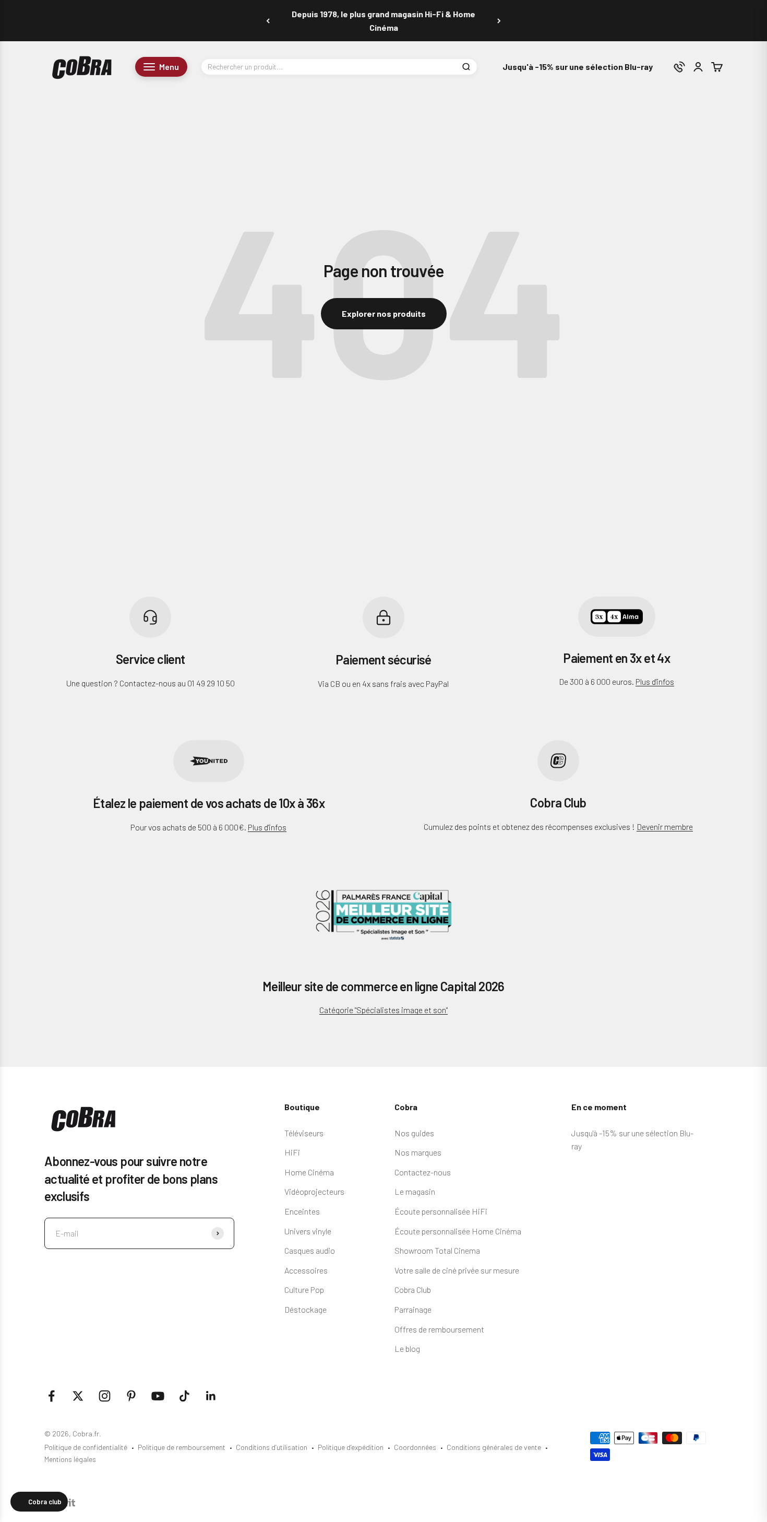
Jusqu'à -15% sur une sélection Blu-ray (577, 67)
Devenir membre (665, 826)
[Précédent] (268, 20)
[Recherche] (466, 67)
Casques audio (309, 1250)
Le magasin (414, 1191)
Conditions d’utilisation (271, 1447)
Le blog (407, 1348)
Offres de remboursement (439, 1329)
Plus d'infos (655, 681)
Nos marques (417, 1152)
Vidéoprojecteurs (314, 1191)
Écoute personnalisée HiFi (440, 1211)
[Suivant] (499, 20)
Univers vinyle (307, 1231)
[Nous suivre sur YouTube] (158, 1396)
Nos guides (414, 1133)
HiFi (292, 1152)
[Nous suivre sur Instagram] (105, 1396)
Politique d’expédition (351, 1447)
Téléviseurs (303, 1133)
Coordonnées (415, 1447)
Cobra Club (412, 1289)
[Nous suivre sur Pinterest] (131, 1396)
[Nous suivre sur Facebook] (51, 1396)
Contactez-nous (422, 1172)
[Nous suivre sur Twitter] (78, 1396)
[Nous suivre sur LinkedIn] (211, 1396)
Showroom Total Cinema (437, 1250)
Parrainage (413, 1309)
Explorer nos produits (384, 313)
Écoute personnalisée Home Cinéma (457, 1231)
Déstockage (305, 1309)
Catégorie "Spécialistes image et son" (383, 1010)
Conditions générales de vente (494, 1447)
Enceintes (302, 1211)
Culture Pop (304, 1289)
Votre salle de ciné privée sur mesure (456, 1270)
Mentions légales (70, 1459)
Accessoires (306, 1270)
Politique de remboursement (181, 1447)
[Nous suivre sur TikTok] (184, 1396)
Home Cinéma (309, 1172)
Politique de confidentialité (85, 1447)
